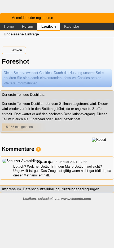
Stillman (65, 104)
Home (9, 26)
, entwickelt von (57, 199)
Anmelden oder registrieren (32, 18)
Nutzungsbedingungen (80, 189)
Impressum (11, 189)
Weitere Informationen (20, 83)
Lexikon (48, 26)
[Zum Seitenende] (108, 34)
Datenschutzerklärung (41, 189)
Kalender (71, 26)
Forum (27, 26)
